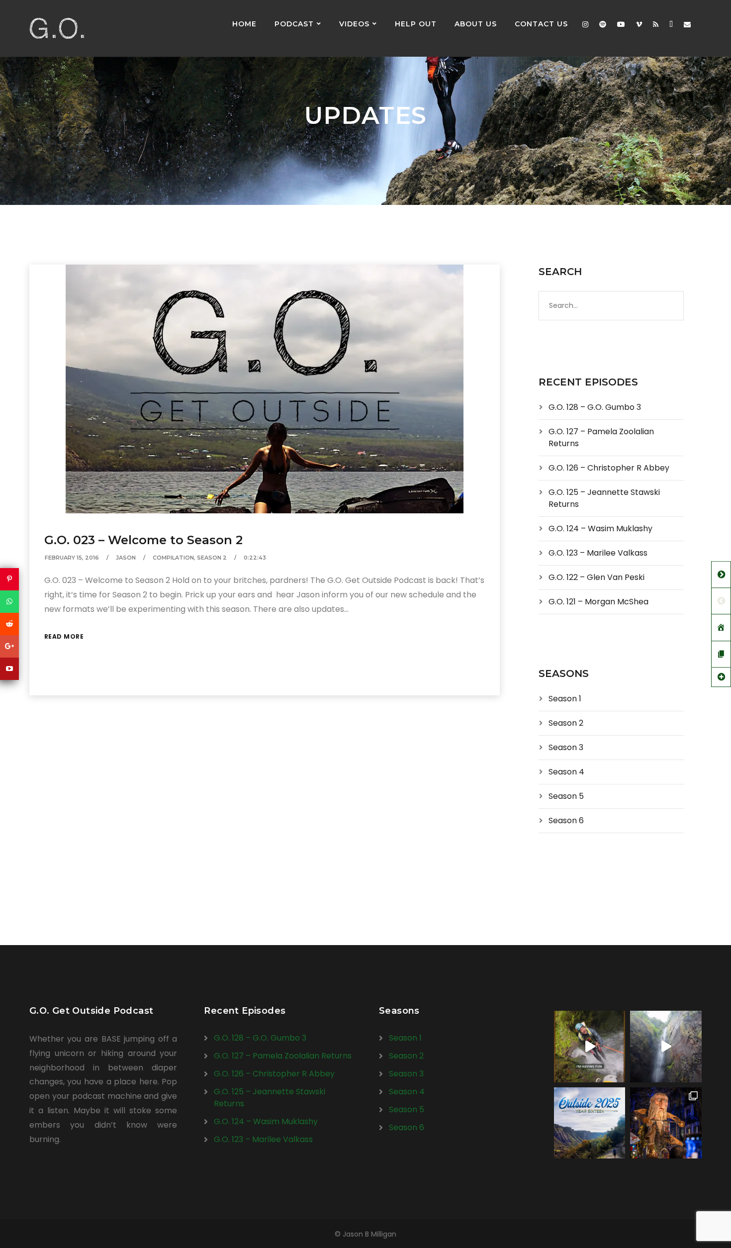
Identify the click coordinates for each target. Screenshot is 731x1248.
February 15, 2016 (72, 557)
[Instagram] (585, 24)
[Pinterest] (9, 579)
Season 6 (566, 820)
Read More (64, 636)
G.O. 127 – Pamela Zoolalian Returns (283, 1055)
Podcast (294, 23)
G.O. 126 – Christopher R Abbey (608, 468)
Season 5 (566, 796)
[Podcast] (671, 24)
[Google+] (9, 646)
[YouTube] (9, 669)
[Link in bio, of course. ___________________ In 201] (590, 1123)
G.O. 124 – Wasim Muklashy (600, 528)
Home (244, 23)
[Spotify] (603, 24)
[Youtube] (621, 24)
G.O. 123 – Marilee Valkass (597, 553)
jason (126, 557)
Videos (354, 23)
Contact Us (541, 23)
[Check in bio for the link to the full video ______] (590, 1046)
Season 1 (564, 698)
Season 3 (565, 747)
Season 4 (566, 771)
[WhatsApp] (9, 601)
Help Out (416, 23)
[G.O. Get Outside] (56, 28)
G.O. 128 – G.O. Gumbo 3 (594, 407)
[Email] (687, 24)
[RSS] (655, 24)
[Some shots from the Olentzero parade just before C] (666, 1123)
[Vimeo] (639, 24)
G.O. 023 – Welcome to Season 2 (143, 540)
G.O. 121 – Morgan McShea (598, 601)
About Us (476, 23)
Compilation (173, 557)
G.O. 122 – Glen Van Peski (596, 577)
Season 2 (212, 557)
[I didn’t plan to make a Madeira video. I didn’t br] (666, 1046)
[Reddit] (9, 624)
